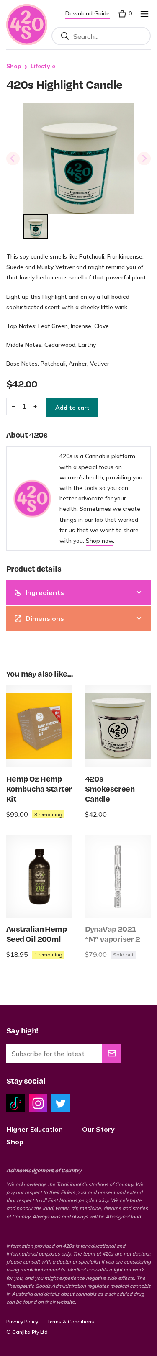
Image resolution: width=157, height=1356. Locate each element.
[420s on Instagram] (38, 1103)
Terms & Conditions (70, 1321)
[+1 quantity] (35, 406)
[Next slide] (144, 158)
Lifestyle (43, 66)
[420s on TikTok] (15, 1103)
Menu (144, 14)
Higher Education (34, 1129)
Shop (13, 66)
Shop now (99, 540)
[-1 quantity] (13, 406)
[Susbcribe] (111, 1053)
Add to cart (72, 407)
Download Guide (87, 13)
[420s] (26, 24)
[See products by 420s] (32, 499)
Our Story (98, 1129)
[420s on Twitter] (60, 1103)
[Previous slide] (13, 158)
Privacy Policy (22, 1321)
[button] (35, 226)
